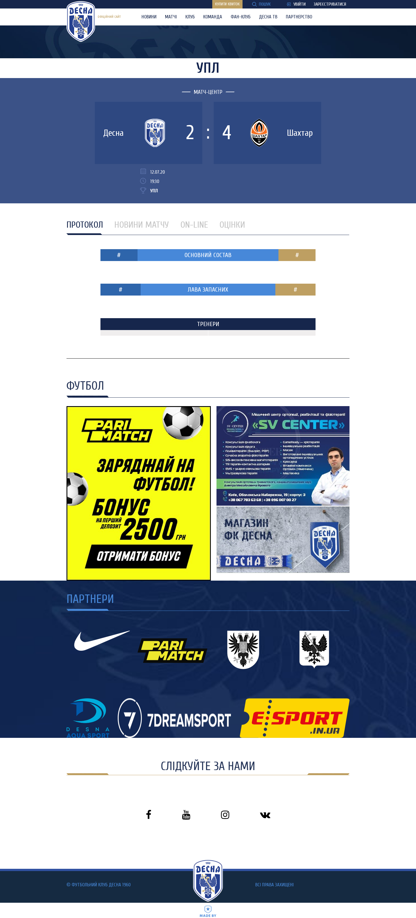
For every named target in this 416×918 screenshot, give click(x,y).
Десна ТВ (268, 17)
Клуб (190, 17)
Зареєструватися (330, 4)
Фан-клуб (240, 17)
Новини (148, 17)
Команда (212, 17)
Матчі (171, 17)
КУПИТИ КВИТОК (227, 4)
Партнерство (299, 17)
